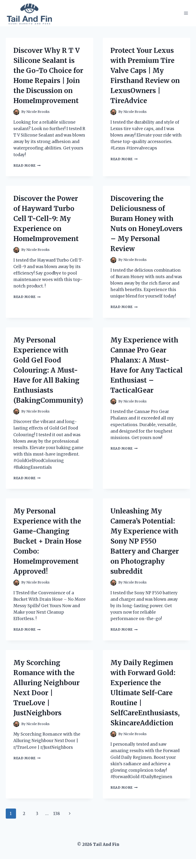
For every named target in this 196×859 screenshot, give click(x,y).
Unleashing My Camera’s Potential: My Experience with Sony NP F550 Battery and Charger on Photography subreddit (144, 541)
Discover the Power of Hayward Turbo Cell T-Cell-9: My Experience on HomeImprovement (46, 218)
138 (56, 813)
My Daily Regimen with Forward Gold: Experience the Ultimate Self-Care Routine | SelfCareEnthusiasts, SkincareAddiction (145, 692)
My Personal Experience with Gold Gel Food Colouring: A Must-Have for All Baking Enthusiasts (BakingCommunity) (48, 370)
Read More (27, 166)
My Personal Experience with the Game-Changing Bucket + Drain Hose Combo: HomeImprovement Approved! (47, 541)
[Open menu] (185, 13)
